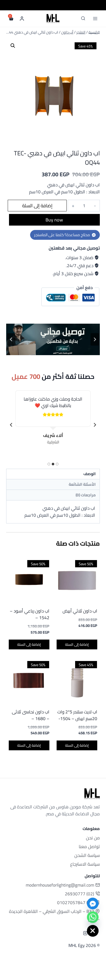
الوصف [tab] (89, 473)
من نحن (93, 838)
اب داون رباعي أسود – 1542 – (29, 614)
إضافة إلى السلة (37, 205)
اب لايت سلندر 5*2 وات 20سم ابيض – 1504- (77, 715)
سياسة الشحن (87, 855)
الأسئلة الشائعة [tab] (82, 484)
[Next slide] (11, 425)
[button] (12, 45)
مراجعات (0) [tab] (86, 495)
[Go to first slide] (11, 339)
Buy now (54, 220)
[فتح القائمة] (95, 18)
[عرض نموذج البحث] (83, 18)
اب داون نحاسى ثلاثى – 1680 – (30, 715)
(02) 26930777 (79, 894)
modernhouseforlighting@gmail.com (60, 885)
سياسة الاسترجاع (85, 864)
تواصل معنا (89, 846)
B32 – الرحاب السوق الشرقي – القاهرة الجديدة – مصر (54, 915)
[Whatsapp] (93, 917)
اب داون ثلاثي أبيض (80, 611)
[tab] (57, 464)
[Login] (21, 18)
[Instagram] (85, 933)
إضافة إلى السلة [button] (77, 644)
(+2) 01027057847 (75, 902)
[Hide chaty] (93, 931)
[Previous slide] (95, 339)
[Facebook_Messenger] (93, 903)
